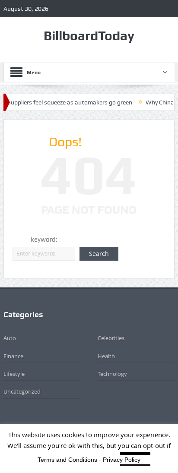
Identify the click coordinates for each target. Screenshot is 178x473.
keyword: (44, 239)
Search (99, 253)
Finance (13, 356)
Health (106, 356)
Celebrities (111, 338)
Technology (112, 374)
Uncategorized (22, 391)
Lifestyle (14, 374)
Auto (9, 338)
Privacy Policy (121, 459)
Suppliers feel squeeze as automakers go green (66, 102)
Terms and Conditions (67, 459)
